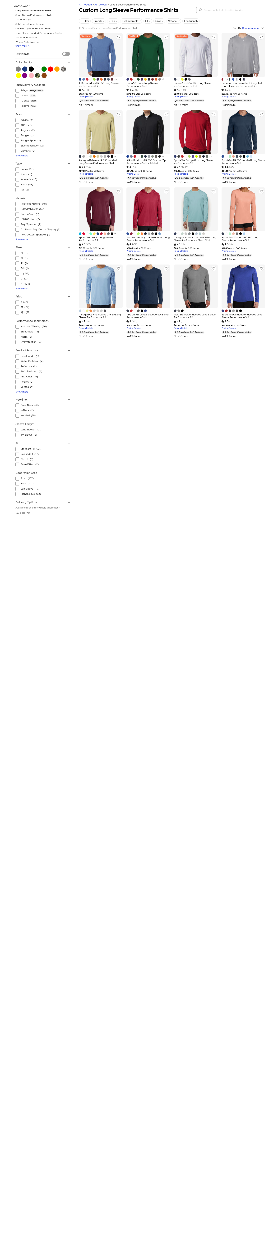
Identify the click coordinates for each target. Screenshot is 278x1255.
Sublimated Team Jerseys (29, 24)
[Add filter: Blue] (24, 69)
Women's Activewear (27, 42)
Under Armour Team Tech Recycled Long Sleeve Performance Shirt (242, 85)
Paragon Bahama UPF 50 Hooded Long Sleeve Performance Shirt (98, 162)
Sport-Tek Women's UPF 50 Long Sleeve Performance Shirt (240, 239)
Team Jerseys (23, 19)
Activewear (101, 4)
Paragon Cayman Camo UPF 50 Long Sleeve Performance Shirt (100, 316)
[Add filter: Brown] (44, 75)
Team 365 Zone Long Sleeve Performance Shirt (142, 85)
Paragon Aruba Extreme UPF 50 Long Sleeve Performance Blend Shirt (195, 239)
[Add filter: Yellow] (18, 75)
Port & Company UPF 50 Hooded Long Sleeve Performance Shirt (148, 239)
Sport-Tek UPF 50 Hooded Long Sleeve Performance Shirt (243, 162)
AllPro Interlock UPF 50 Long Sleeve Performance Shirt (99, 85)
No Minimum (22, 53)
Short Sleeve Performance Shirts (33, 15)
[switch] (66, 53)
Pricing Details (86, 97)
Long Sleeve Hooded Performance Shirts (38, 33)
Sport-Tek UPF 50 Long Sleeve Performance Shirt (96, 239)
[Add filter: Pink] (31, 75)
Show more (21, 45)
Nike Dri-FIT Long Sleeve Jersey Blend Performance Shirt (147, 316)
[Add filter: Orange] (57, 69)
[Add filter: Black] (31, 69)
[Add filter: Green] (44, 69)
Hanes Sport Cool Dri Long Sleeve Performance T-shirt (192, 85)
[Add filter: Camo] (37, 75)
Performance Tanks (26, 37)
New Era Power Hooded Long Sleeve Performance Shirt (195, 316)
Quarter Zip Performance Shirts (33, 28)
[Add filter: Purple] (24, 75)
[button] (118, 37)
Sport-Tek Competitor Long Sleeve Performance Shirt (193, 162)
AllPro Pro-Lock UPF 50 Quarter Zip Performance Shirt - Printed (146, 162)
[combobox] (225, 10)
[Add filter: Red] (50, 69)
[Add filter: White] (37, 69)
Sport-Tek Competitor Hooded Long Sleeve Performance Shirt (242, 316)
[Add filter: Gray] (18, 69)
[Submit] (200, 10)
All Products (85, 4)
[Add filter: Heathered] (63, 69)
